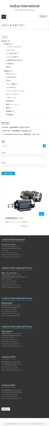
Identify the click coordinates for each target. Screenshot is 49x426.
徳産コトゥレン (11, 104)
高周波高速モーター (14, 218)
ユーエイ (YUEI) (11, 57)
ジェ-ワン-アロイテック (14, 91)
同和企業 (9, 101)
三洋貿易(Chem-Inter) (13, 60)
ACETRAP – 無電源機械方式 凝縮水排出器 (15, 127)
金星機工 (9, 111)
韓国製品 (7, 71)
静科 (7, 67)
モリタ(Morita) (11, 53)
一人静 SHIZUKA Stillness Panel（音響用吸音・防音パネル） (21, 134)
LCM (7, 80)
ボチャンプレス (11, 94)
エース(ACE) (10, 87)
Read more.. (24, 226)
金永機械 (9, 114)
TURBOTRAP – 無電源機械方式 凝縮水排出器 (16, 131)
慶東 (7, 108)
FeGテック (9, 74)
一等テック (9, 98)
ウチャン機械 (10, 84)
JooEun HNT (10, 77)
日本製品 (7, 44)
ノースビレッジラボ (12, 47)
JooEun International (24, 6)
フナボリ (9, 50)
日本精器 (9, 64)
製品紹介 (4, 41)
